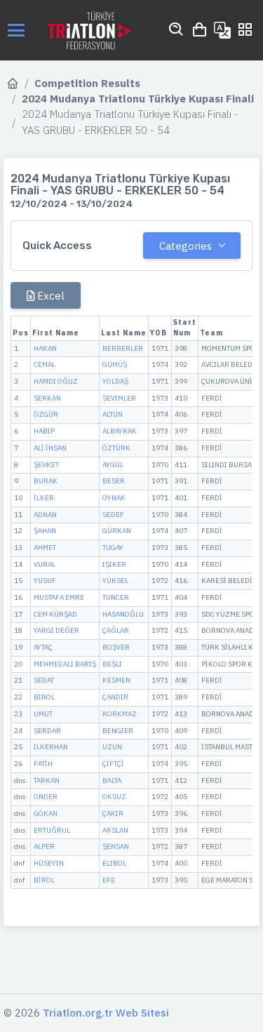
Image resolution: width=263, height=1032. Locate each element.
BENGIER (117, 730)
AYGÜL (112, 464)
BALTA (111, 780)
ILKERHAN (51, 746)
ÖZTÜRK (116, 448)
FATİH (43, 763)
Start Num (184, 327)
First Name (55, 332)
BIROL (44, 697)
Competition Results (87, 83)
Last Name (124, 332)
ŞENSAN (115, 846)
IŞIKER (114, 564)
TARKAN (47, 780)
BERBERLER (122, 348)
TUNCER (115, 597)
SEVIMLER (119, 398)
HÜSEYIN (49, 863)
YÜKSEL (115, 580)
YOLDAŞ (115, 381)
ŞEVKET (46, 464)
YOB (158, 332)
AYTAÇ (43, 647)
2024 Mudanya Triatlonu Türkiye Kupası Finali (138, 98)
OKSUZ (114, 796)
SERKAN (47, 398)
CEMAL (44, 364)
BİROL (44, 880)
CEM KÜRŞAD (55, 614)
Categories (185, 246)
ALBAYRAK (119, 431)
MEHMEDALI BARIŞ (65, 664)
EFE (108, 880)
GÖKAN (46, 813)
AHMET (45, 547)
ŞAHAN (45, 530)
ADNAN (45, 514)
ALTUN (112, 414)
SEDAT (44, 680)
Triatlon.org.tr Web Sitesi (106, 1012)
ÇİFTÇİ (113, 763)
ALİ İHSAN (50, 448)
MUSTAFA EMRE (59, 597)
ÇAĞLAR (115, 630)
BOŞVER (116, 647)
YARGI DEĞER (56, 630)
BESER (113, 480)
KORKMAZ (119, 713)
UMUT (43, 713)
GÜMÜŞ (114, 364)
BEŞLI (112, 664)
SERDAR (47, 730)
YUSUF (45, 580)
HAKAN (45, 348)
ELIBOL (114, 863)
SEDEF (113, 514)
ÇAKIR (112, 813)
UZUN (112, 746)
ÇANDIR (115, 697)
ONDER (46, 796)
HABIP (44, 431)
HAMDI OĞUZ (56, 381)
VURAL (44, 564)
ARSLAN (115, 830)
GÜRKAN (116, 530)
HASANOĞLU (123, 614)
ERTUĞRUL (52, 830)
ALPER (44, 846)
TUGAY (112, 547)
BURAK (46, 480)
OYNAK (114, 497)
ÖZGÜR (46, 414)
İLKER (44, 497)
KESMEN (116, 680)
